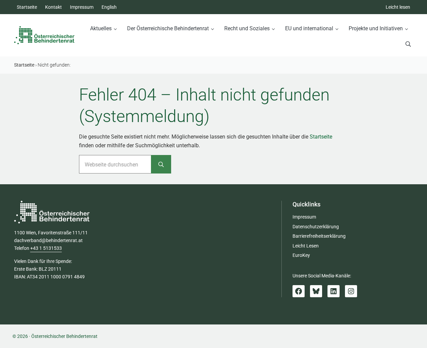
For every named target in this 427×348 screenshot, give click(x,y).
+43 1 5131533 (46, 248)
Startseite (321, 136)
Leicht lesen (398, 7)
